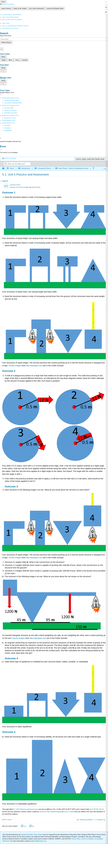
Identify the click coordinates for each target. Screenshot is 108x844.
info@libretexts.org (39, 841)
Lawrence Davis (15, 185)
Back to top (6, 819)
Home (11, 168)
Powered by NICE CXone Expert (32, 834)
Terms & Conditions (87, 839)
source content (69, 811)
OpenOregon (36, 187)
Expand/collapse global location (105, 168)
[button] (7, 128)
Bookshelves (25, 168)
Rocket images (15, 366)
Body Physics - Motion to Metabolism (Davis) (73, 168)
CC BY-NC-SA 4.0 (97, 809)
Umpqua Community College (19, 187)
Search (5, 164)
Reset (3, 57)
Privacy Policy (75, 839)
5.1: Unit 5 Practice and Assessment (25, 809)
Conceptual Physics (44, 168)
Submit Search (6, 42)
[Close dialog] (1, 149)
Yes (25, 826)
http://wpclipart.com (34, 366)
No (33, 826)
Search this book (5, 35)
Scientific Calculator (10, 113)
